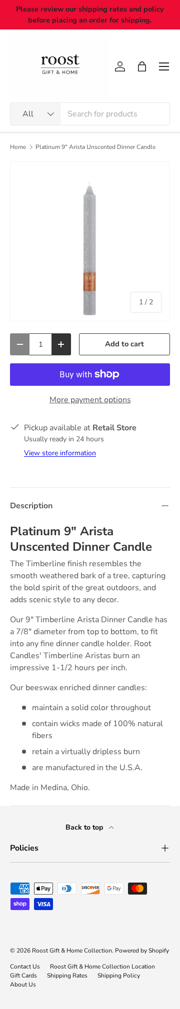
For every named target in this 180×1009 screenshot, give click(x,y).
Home (18, 147)
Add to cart (124, 344)
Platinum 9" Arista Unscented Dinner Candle (96, 147)
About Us (23, 985)
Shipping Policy (119, 976)
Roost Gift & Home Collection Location (102, 967)
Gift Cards (23, 976)
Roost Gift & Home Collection (72, 951)
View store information (60, 453)
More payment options (90, 399)
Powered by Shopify (142, 951)
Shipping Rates (67, 976)
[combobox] (90, 114)
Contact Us (25, 967)
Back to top (85, 827)
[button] (142, 66)
